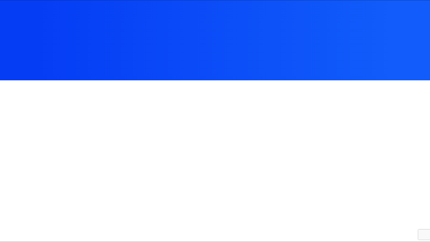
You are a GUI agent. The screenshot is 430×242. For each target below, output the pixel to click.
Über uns (342, 7)
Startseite (326, 7)
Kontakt (394, 7)
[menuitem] (326, 7)
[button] (407, 7)
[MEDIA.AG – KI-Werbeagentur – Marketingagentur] (12, 7)
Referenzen (359, 7)
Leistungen (378, 7)
